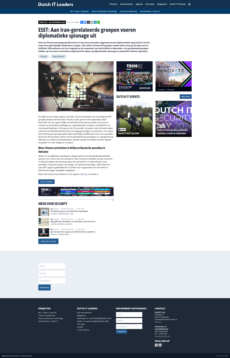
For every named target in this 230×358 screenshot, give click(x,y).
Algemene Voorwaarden (10, 356)
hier (86, 174)
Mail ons (158, 322)
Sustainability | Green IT (48, 321)
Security (43, 56)
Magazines (81, 315)
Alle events (185, 96)
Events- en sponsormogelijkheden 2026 (93, 321)
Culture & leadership (46, 315)
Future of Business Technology (50, 318)
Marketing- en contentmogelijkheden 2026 (94, 318)
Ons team (81, 324)
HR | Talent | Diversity (47, 312)
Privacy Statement (26, 356)
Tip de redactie (46, 181)
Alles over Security (48, 241)
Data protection (58, 56)
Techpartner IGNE (222, 356)
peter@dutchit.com (162, 336)
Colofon (80, 327)
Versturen (44, 287)
